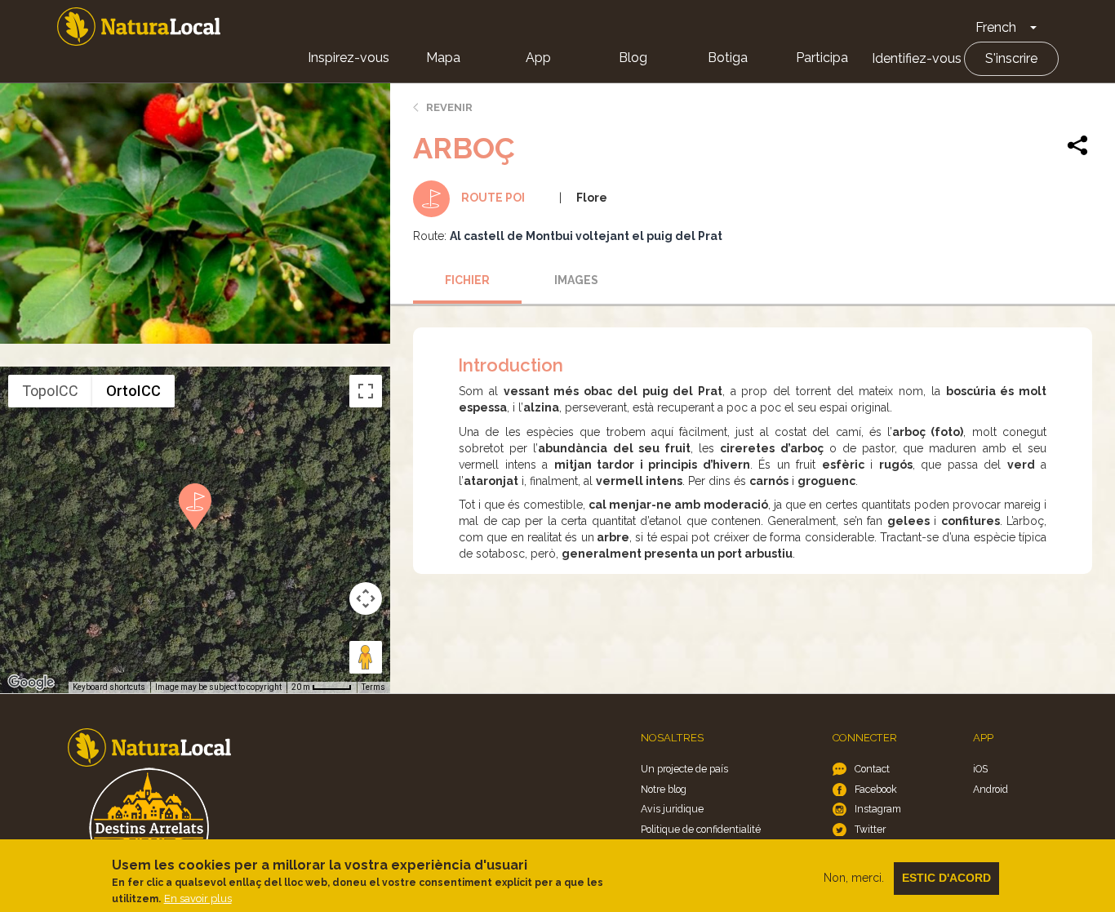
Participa (822, 57)
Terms (373, 687)
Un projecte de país (684, 769)
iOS (980, 769)
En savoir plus (198, 898)
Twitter (870, 829)
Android (990, 789)
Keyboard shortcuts (109, 687)
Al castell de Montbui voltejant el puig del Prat (586, 235)
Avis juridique (672, 809)
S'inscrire (1011, 58)
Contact (872, 769)
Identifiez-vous (917, 58)
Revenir (449, 107)
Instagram (878, 809)
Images (576, 280)
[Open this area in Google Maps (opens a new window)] (31, 682)
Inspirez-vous (348, 57)
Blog (633, 57)
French (995, 27)
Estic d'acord (946, 877)
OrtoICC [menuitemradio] (133, 390)
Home (138, 26)
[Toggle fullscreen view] (365, 391)
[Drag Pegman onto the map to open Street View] (365, 657)
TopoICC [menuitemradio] (50, 390)
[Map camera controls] (365, 598)
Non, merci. (854, 877)
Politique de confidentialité (701, 829)
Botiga (728, 57)
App (538, 57)
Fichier (467, 280)
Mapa (443, 57)
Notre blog (663, 789)
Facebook (876, 789)
